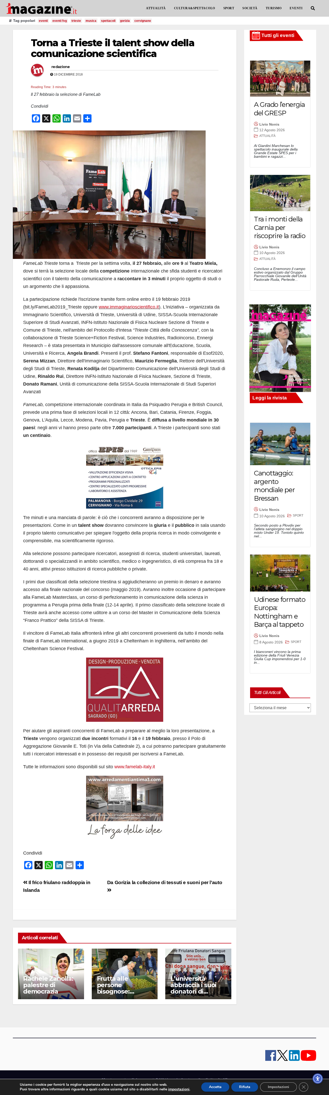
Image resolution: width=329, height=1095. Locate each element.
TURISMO (274, 8)
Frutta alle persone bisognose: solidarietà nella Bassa (121, 991)
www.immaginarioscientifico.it (129, 307)
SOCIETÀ (250, 8)
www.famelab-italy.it (134, 766)
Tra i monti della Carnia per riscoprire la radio (279, 227)
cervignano (142, 21)
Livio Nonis (269, 124)
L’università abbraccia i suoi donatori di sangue (193, 988)
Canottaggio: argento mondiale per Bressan (274, 485)
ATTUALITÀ (156, 8)
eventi (43, 21)
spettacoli (108, 21)
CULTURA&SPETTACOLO (194, 8)
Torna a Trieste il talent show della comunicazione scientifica (112, 48)
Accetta (215, 1086)
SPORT (228, 8)
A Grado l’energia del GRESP (279, 108)
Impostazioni (278, 1086)
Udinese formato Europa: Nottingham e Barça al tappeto (279, 612)
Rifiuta (244, 1086)
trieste (76, 21)
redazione (60, 66)
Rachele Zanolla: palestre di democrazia (48, 985)
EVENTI (296, 8)
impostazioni (178, 1089)
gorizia (125, 21)
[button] (313, 8)
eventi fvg (59, 21)
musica (91, 21)
